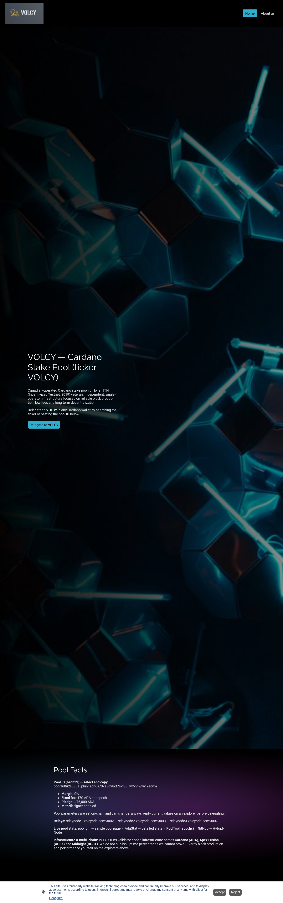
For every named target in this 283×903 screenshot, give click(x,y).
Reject (235, 892)
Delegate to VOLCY (44, 425)
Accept (219, 892)
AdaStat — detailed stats (143, 828)
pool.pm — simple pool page (99, 828)
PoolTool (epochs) (180, 828)
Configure (56, 898)
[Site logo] (24, 13)
